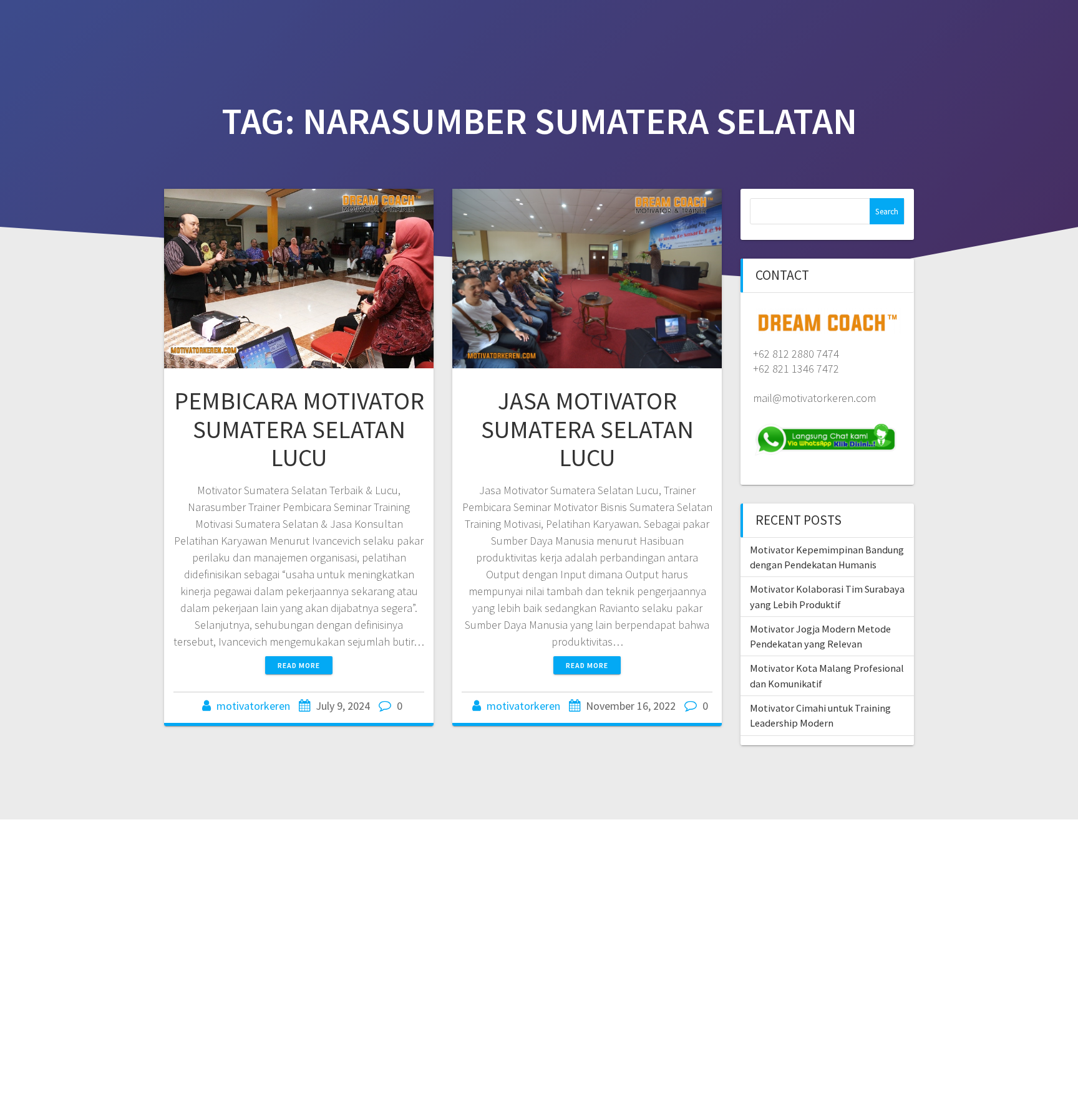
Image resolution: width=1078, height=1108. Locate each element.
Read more (299, 665)
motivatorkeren (253, 706)
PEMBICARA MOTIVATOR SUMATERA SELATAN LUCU (299, 429)
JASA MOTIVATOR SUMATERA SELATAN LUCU (587, 429)
